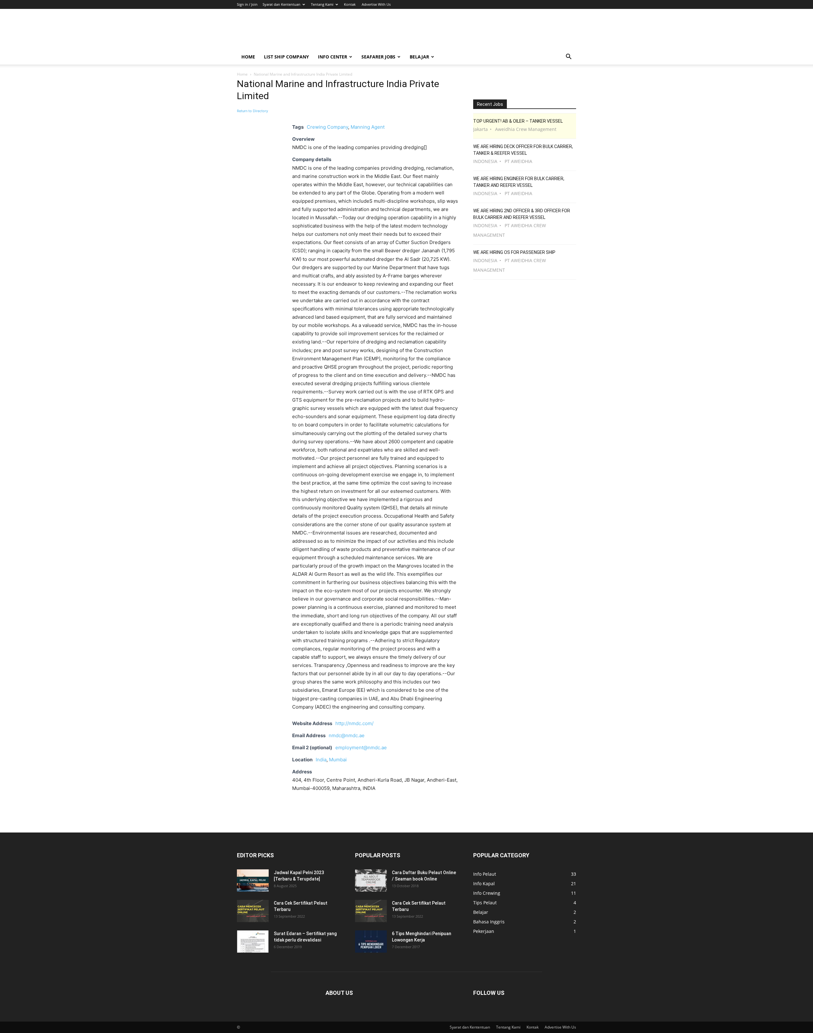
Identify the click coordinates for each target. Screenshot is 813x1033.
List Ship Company (286, 57)
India (321, 760)
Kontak (350, 4)
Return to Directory (252, 111)
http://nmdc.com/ (354, 723)
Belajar (419, 57)
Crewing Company (327, 127)
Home (248, 57)
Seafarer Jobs (378, 57)
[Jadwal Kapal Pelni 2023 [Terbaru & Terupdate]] (253, 880)
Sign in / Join (247, 4)
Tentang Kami (322, 4)
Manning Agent (368, 127)
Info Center (332, 57)
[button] (568, 57)
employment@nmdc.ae (361, 747)
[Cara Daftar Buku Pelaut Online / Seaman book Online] (371, 880)
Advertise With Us (376, 4)
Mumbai (338, 760)
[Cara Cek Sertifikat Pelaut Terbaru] (253, 911)
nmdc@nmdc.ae (347, 735)
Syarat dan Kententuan (281, 4)
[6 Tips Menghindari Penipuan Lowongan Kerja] (371, 941)
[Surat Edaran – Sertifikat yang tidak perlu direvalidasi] (253, 941)
